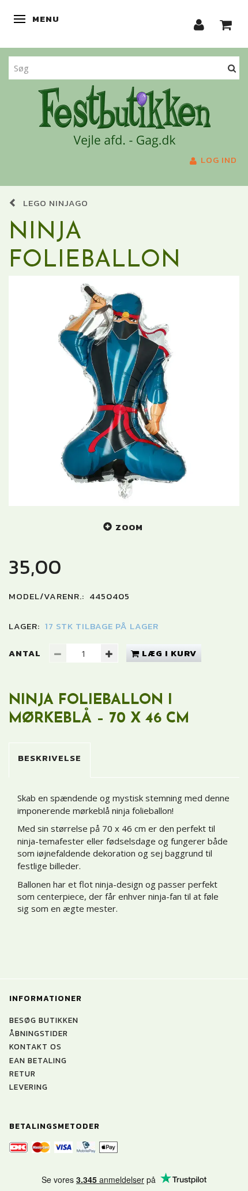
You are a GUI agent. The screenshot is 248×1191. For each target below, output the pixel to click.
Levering (28, 1087)
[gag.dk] (124, 115)
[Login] (199, 23)
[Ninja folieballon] (124, 391)
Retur (22, 1073)
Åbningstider (38, 1033)
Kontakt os (35, 1046)
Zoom (129, 527)
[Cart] (226, 23)
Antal (26, 653)
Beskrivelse (49, 757)
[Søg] (232, 68)
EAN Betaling (38, 1060)
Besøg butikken (43, 1020)
